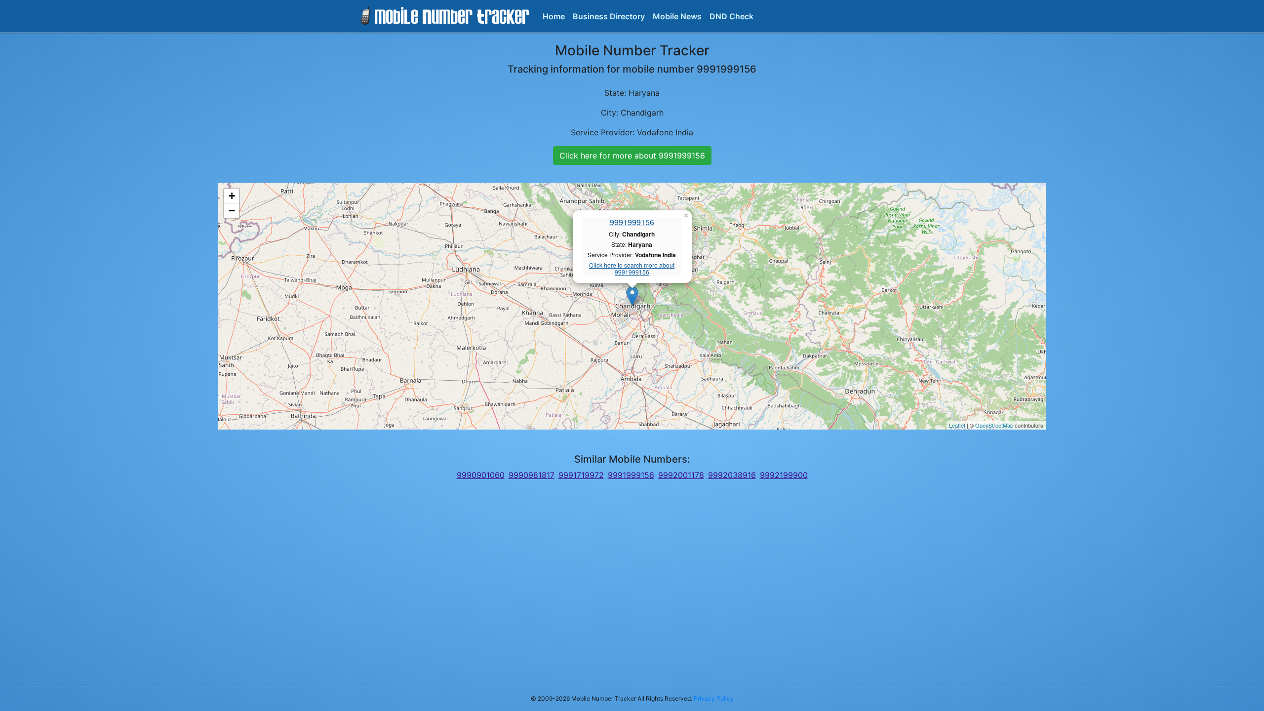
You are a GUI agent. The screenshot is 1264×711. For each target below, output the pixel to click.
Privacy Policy (714, 698)
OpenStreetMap (994, 425)
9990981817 (531, 475)
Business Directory (609, 16)
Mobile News (677, 16)
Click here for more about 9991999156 (632, 155)
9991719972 (581, 475)
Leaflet (957, 425)
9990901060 (481, 475)
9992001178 (681, 475)
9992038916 (732, 475)
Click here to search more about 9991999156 (631, 269)
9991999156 (632, 222)
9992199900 (784, 475)
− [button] (232, 210)
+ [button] (232, 196)
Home (554, 16)
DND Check (731, 16)
